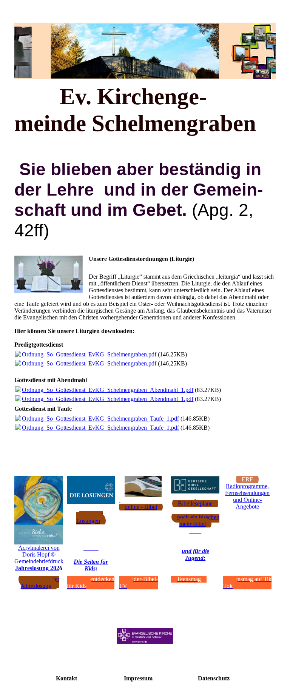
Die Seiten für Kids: (91, 565)
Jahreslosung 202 (37, 568)
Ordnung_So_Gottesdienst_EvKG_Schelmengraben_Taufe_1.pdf (100, 418)
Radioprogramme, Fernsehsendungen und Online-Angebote (247, 496)
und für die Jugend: (195, 554)
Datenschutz (214, 678)
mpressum (139, 678)
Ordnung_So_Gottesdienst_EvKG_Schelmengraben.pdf (89, 354)
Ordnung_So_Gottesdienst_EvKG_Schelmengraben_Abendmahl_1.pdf (107, 390)
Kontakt (66, 678)
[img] (144, 51)
